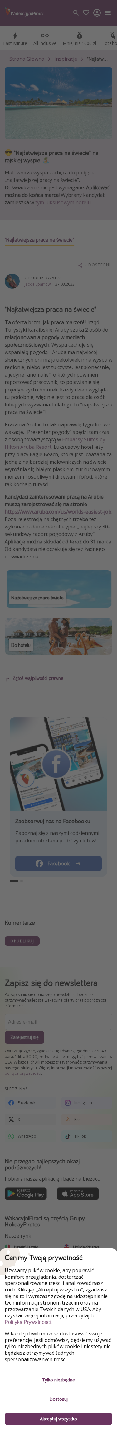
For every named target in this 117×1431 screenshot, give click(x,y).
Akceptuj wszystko (58, 1419)
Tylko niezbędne (58, 1380)
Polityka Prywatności (28, 1322)
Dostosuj (58, 1399)
